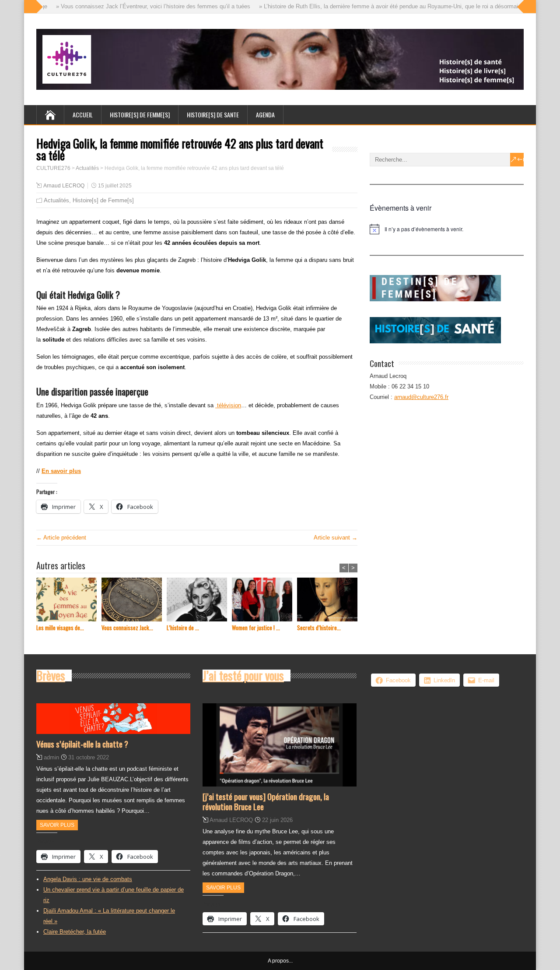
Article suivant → (335, 537)
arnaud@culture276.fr (421, 397)
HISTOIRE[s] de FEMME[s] (140, 114)
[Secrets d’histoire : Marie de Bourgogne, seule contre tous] (329, 601)
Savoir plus (57, 825)
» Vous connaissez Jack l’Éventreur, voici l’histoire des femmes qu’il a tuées (143, 6)
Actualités (56, 200)
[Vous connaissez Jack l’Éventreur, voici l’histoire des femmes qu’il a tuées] (134, 601)
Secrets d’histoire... (319, 628)
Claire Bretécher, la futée (74, 931)
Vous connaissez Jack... (127, 628)
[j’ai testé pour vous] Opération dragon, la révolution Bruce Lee (266, 801)
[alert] (447, 229)
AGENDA (265, 114)
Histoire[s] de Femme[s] (103, 200)
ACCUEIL (83, 114)
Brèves (50, 675)
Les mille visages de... (60, 628)
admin (51, 757)
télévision (228, 405)
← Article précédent (61, 537)
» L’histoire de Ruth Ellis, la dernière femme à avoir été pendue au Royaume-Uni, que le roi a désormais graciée (390, 6)
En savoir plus (61, 471)
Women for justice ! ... (256, 628)
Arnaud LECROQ (63, 186)
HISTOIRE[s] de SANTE (213, 114)
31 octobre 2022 (88, 757)
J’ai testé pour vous (243, 675)
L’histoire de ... (183, 628)
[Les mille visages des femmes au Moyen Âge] (69, 601)
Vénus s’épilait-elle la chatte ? (82, 743)
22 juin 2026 (277, 820)
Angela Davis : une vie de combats (87, 879)
